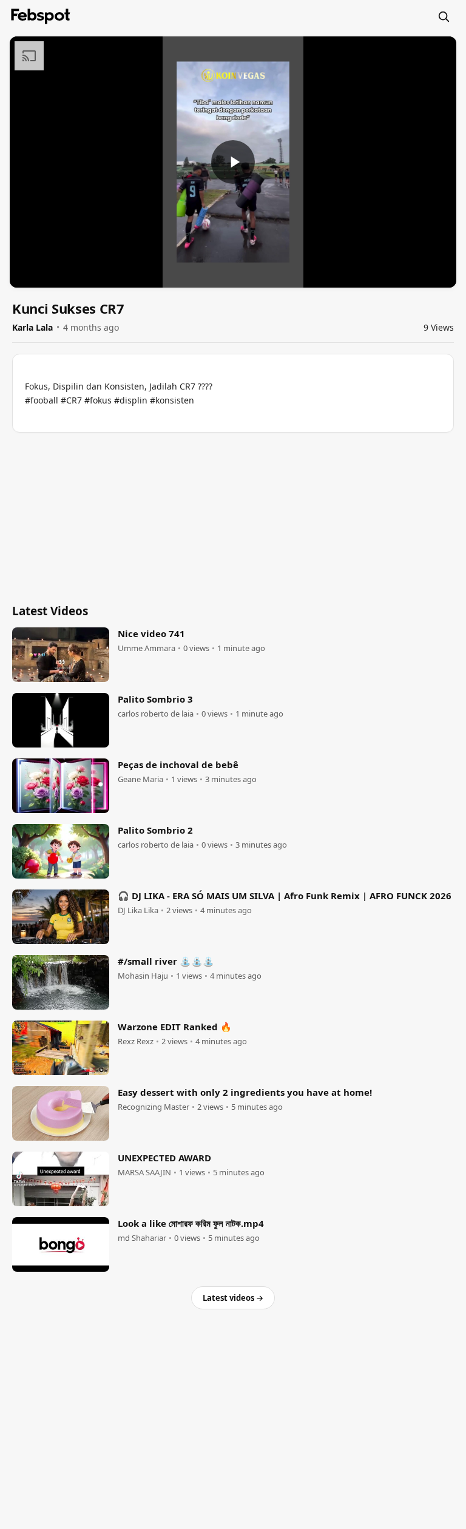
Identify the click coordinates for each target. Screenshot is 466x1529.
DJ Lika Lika (138, 910)
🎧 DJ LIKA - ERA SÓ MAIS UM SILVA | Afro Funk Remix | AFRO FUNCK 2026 (284, 895)
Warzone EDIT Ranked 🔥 (175, 1027)
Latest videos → (233, 1297)
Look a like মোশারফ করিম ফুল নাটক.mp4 (191, 1223)
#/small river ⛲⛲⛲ (166, 961)
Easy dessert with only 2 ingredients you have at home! (245, 1092)
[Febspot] (40, 16)
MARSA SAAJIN (144, 1172)
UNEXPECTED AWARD (164, 1158)
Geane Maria (140, 779)
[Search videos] (443, 16)
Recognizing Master (153, 1107)
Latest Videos (50, 611)
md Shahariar (142, 1238)
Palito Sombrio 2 (155, 830)
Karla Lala (32, 327)
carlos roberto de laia (156, 714)
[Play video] (233, 162)
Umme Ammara (146, 648)
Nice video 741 (151, 633)
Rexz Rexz (136, 1041)
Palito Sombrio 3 (155, 699)
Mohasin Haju (143, 976)
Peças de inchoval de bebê (178, 764)
